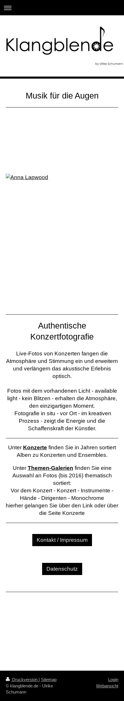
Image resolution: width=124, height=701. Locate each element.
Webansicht (107, 685)
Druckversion (25, 679)
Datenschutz (62, 569)
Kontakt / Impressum (62, 540)
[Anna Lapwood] (62, 236)
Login (113, 679)
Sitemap (49, 679)
